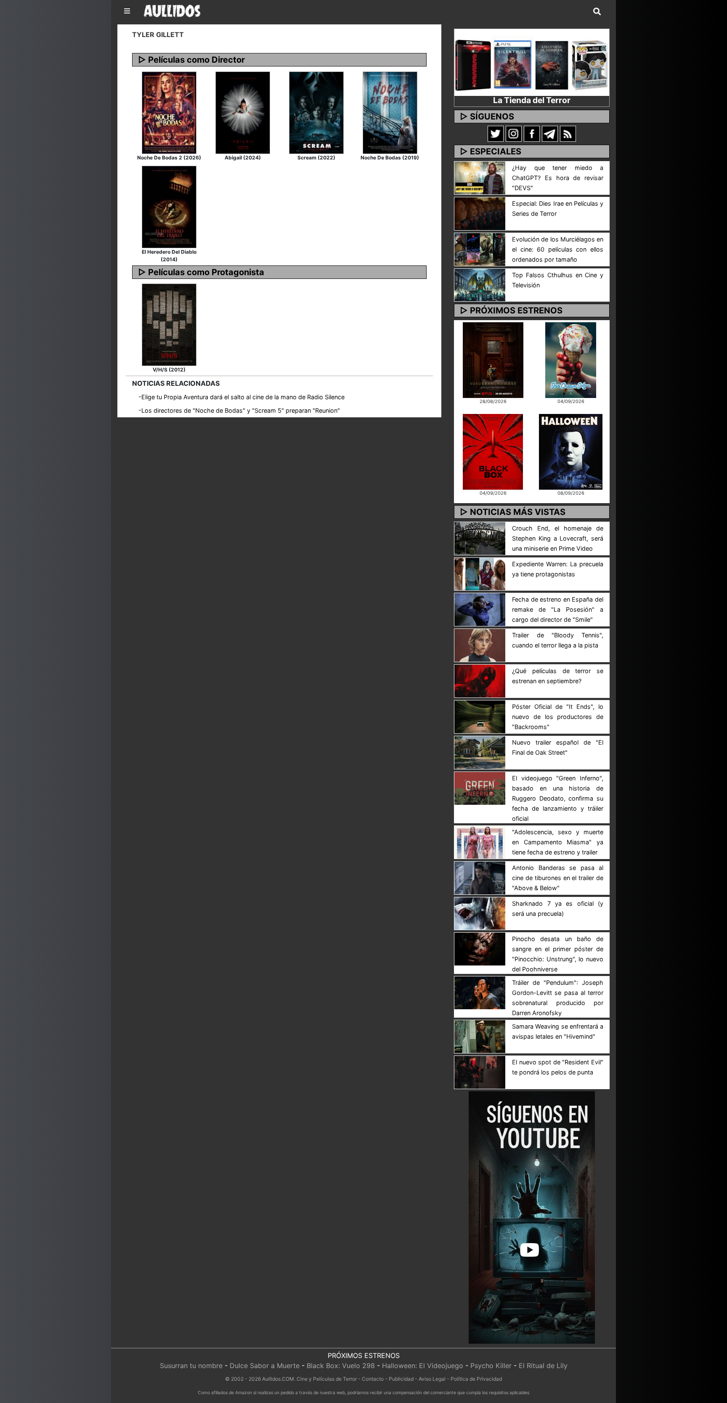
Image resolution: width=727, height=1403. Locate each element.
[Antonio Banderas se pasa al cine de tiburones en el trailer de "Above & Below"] (480, 877)
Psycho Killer (491, 1365)
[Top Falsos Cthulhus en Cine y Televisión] (480, 284)
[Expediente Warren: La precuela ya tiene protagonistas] (480, 573)
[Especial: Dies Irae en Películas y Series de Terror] (480, 213)
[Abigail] (242, 112)
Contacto (373, 1379)
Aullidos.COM (278, 1379)
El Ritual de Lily (543, 1365)
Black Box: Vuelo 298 (341, 1365)
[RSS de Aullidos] (568, 133)
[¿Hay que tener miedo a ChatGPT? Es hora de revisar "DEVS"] (480, 177)
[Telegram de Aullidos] (550, 133)
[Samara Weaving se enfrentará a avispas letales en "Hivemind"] (480, 1036)
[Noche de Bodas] (390, 112)
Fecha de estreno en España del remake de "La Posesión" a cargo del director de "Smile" (557, 609)
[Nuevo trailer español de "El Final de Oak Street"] (480, 752)
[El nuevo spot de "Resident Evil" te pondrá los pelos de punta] (480, 1072)
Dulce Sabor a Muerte (265, 1365)
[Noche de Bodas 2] (169, 112)
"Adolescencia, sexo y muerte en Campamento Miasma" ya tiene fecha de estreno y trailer (557, 842)
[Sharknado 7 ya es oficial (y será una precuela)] (480, 913)
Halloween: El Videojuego (422, 1365)
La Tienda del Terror (531, 100)
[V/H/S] (169, 324)
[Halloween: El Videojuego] (570, 451)
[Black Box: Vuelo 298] (493, 451)
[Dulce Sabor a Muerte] (570, 359)
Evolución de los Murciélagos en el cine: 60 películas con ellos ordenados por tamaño (557, 249)
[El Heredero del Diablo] (169, 206)
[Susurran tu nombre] (493, 359)
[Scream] (316, 112)
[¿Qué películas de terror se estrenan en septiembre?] (480, 680)
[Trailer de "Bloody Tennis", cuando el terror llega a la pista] (480, 645)
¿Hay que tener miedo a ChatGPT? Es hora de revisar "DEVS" (557, 177)
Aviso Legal (432, 1379)
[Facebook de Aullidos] (532, 133)
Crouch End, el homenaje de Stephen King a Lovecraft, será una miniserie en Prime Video (557, 538)
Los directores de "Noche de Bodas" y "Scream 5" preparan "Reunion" (240, 410)
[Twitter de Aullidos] (496, 133)
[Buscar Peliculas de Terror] (597, 11)
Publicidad (401, 1379)
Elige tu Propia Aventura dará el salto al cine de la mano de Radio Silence (243, 396)
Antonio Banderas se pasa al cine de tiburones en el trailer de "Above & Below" (557, 877)
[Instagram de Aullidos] (514, 133)
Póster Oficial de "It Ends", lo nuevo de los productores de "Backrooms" (557, 716)
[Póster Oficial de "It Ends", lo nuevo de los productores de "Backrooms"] (480, 716)
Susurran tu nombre (191, 1365)
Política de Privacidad (476, 1379)
